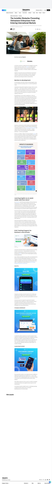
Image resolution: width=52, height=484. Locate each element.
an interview (17, 202)
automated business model (31, 127)
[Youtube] (49, 479)
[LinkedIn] (45, 479)
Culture (16, 12)
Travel (20, 12)
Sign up (48, 10)
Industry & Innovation (9, 12)
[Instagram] (47, 479)
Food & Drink (25, 12)
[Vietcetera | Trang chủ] (26, 10)
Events (34, 12)
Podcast (40, 12)
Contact (43, 12)
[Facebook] (43, 479)
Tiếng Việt (24, 57)
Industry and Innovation (14, 15)
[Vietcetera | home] (5, 478)
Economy (20, 15)
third (27, 66)
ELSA (20, 253)
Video (37, 12)
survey (34, 133)
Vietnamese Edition (39, 10)
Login (45, 10)
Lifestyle (29, 12)
